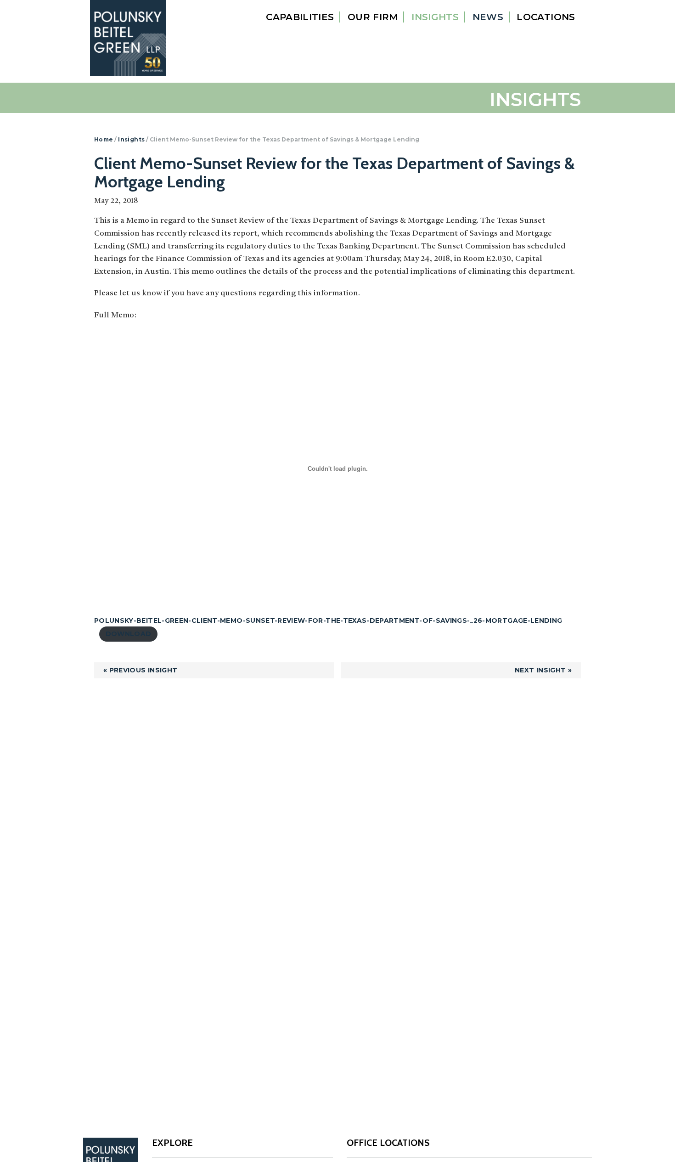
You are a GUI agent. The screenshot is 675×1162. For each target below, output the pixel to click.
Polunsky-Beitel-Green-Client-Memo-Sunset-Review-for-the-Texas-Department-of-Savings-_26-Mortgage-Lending (328, 620)
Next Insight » (543, 670)
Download (129, 634)
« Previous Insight (140, 670)
